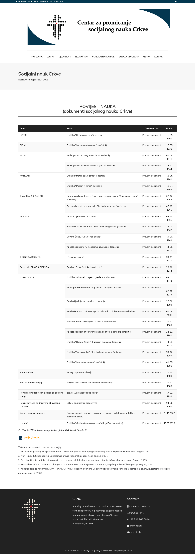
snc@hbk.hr (136, 525)
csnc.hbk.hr (135, 532)
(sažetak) (98, 135)
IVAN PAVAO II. (27, 277)
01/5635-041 (136, 512)
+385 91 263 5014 (139, 519)
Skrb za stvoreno (129, 56)
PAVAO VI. (25, 216)
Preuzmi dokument (151, 135)
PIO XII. (23, 155)
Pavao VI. (24, 267)
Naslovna (37, 56)
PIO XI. (23, 145)
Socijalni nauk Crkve (103, 56)
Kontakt (159, 56)
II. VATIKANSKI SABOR (31, 196)
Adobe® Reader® (76, 430)
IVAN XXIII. (25, 175)
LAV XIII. (24, 135)
